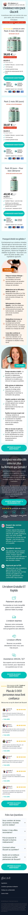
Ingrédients (4, 883)
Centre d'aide (4, 893)
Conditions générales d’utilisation (9, 886)
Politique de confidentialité (8, 890)
